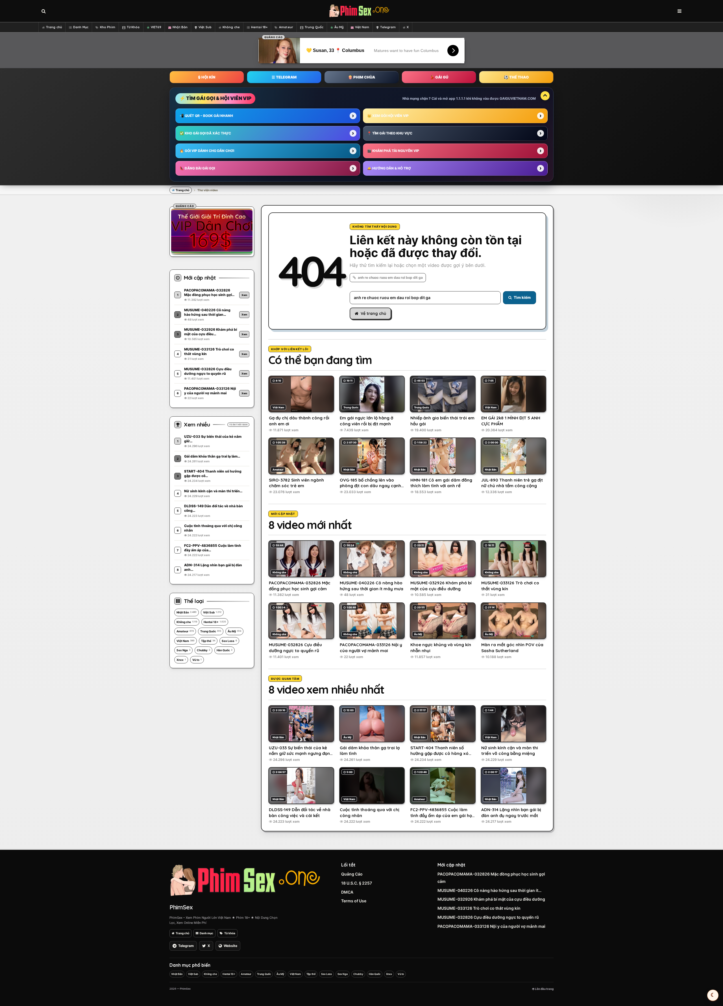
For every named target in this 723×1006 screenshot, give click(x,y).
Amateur (286, 27)
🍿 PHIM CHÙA (361, 77)
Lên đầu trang (544, 988)
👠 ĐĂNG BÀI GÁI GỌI (197, 168)
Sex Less (229, 641)
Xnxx (181, 659)
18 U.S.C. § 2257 (356, 883)
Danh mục (206, 933)
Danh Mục (80, 27)
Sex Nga (183, 650)
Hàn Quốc (224, 650)
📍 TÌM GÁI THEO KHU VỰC (389, 133)
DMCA (347, 892)
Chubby (203, 650)
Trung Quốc (314, 27)
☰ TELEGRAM (284, 77)
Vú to (197, 659)
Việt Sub (205, 27)
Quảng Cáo (352, 874)
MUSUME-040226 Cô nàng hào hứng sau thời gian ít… (489, 890)
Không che (231, 27)
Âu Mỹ (339, 27)
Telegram (388, 27)
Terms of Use (353, 900)
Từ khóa (229, 933)
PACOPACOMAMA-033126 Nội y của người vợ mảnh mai (491, 926)
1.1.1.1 (460, 98)
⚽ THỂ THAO (516, 77)
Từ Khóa (133, 27)
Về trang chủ (373, 313)
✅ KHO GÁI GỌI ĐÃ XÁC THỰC (205, 133)
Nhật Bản (180, 27)
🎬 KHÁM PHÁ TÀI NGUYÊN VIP (393, 151)
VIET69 (156, 27)
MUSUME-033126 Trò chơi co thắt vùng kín (479, 908)
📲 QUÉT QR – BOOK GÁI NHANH (206, 116)
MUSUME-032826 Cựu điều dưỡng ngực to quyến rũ (488, 917)
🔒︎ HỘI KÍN (206, 77)
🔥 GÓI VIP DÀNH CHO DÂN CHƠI (207, 151)
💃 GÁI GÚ (439, 77)
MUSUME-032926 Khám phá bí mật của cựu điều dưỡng (491, 899)
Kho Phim (107, 27)
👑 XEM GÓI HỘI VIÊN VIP (388, 116)
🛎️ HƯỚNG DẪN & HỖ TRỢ (389, 168)
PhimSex (181, 907)
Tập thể (208, 641)
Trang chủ (54, 27)
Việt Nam (362, 27)
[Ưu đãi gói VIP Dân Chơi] (211, 231)
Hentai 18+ (259, 27)
